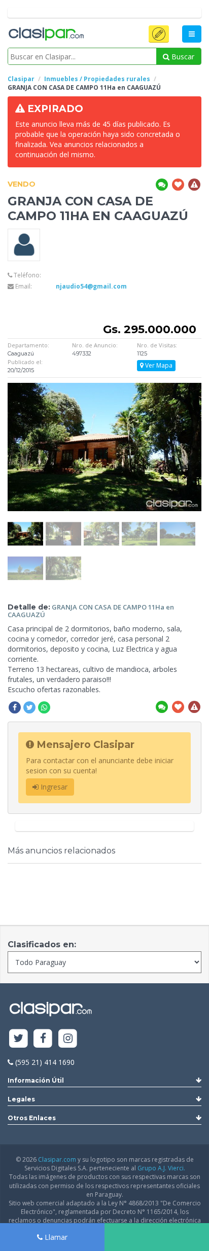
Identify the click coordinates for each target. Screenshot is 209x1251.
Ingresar (53, 787)
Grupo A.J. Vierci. (161, 1168)
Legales (21, 1099)
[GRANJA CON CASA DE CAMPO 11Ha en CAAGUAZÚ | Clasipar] (25, 526)
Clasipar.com (57, 1159)
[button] (159, 34)
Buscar (181, 56)
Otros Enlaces (32, 1118)
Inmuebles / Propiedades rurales (97, 79)
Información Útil (36, 1080)
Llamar (55, 1237)
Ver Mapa (158, 365)
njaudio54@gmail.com (91, 286)
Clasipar (21, 79)
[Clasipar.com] (46, 34)
